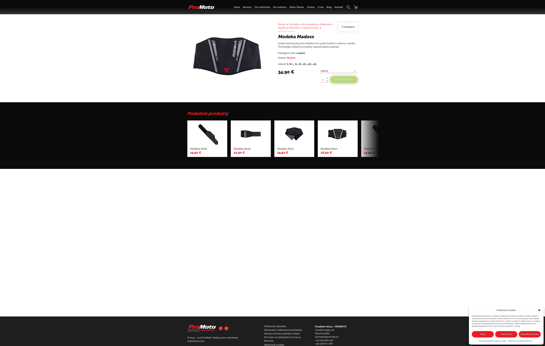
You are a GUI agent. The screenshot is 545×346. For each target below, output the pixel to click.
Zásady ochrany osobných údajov (282, 333)
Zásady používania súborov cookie (492, 341)
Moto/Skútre (297, 7)
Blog (329, 7)
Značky (311, 7)
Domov (282, 24)
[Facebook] (221, 328)
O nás (321, 7)
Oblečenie (325, 24)
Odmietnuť (506, 334)
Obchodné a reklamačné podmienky (283, 330)
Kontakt (339, 7)
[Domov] (200, 8)
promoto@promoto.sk (326, 336)
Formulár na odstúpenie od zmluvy (282, 337)
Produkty (293, 24)
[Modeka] (348, 27)
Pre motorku (280, 7)
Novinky (247, 7)
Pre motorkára (262, 7)
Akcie (237, 7)
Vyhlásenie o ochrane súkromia (520, 341)
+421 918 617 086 (324, 343)
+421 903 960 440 (324, 340)
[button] (539, 310)
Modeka (291, 58)
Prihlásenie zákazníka (275, 326)
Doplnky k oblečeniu (288, 27)
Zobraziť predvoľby (530, 334)
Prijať (482, 334)
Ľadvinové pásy (310, 27)
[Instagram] (226, 328)
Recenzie (268, 340)
